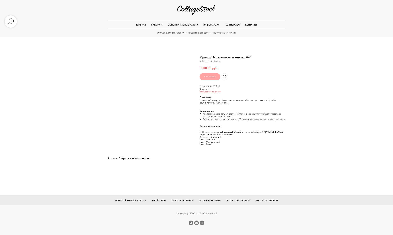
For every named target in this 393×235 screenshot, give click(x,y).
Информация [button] (211, 25)
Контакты (251, 25)
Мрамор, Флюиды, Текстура (170, 33)
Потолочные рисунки (224, 33)
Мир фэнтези (159, 200)
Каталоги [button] (157, 25)
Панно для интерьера (182, 200)
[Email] (196, 223)
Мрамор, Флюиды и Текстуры (130, 200)
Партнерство (232, 25)
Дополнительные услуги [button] (183, 25)
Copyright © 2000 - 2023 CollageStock (196, 213)
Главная (141, 25)
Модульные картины (266, 200)
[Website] (202, 223)
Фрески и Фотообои (198, 33)
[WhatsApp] (191, 223)
